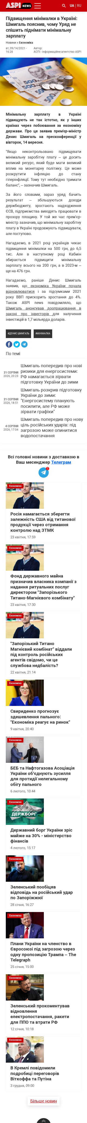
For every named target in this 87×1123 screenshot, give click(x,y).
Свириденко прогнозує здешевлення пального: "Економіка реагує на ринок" (40, 717)
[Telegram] (24, 344)
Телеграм (61, 462)
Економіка (26, 42)
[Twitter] (16, 344)
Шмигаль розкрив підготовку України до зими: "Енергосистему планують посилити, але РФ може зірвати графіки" (51, 400)
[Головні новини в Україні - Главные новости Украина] (19, 5)
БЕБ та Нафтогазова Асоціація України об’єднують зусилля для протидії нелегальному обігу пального (42, 776)
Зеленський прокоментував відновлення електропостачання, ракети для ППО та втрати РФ (40, 1014)
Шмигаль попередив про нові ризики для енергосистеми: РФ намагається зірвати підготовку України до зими (51, 374)
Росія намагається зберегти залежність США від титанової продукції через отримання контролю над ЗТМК (42, 522)
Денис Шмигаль (19, 333)
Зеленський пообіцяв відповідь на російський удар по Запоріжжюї (41, 893)
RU (79, 5)
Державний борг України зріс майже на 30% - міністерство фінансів (41, 836)
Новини (11, 42)
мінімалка (43, 333)
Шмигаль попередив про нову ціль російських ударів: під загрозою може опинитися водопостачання (52, 427)
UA (72, 5)
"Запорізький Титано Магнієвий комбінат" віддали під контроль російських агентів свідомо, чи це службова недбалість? (41, 654)
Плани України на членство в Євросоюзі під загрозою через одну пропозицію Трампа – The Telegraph (43, 952)
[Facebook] (9, 344)
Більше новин (43, 1101)
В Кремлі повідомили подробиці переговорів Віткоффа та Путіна (34, 1073)
